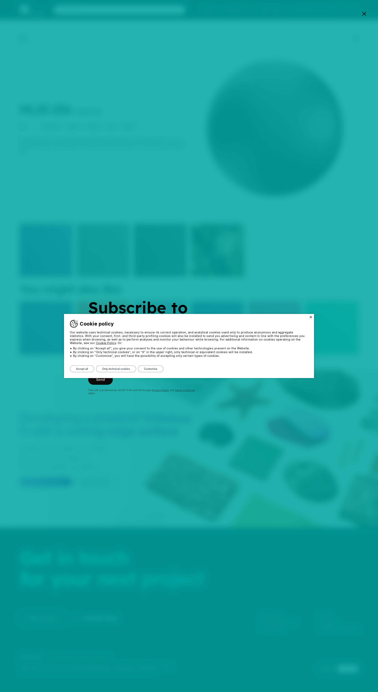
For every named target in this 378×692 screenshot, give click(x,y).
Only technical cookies (116, 368)
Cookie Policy (106, 343)
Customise (150, 368)
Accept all (82, 368)
